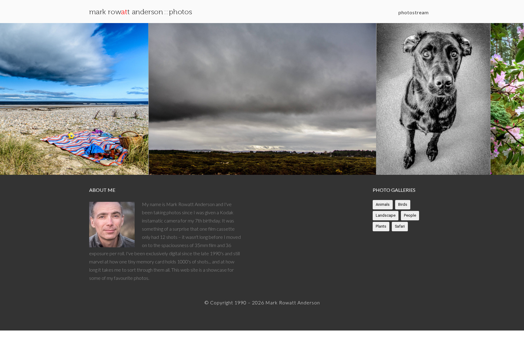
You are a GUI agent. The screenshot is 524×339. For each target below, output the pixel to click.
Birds (402, 204)
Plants (381, 226)
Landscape (385, 215)
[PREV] (15, 99)
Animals (383, 204)
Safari (400, 226)
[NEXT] (509, 99)
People (410, 215)
